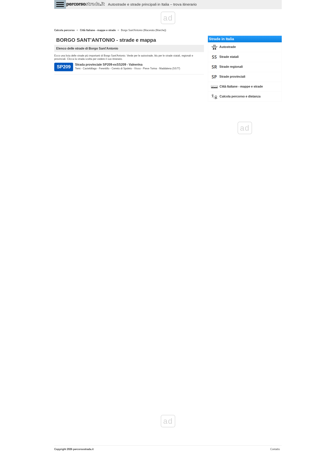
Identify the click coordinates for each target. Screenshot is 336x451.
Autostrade (227, 47)
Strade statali (229, 56)
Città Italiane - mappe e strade (241, 86)
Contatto (275, 449)
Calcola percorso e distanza (240, 96)
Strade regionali (231, 66)
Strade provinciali (232, 76)
